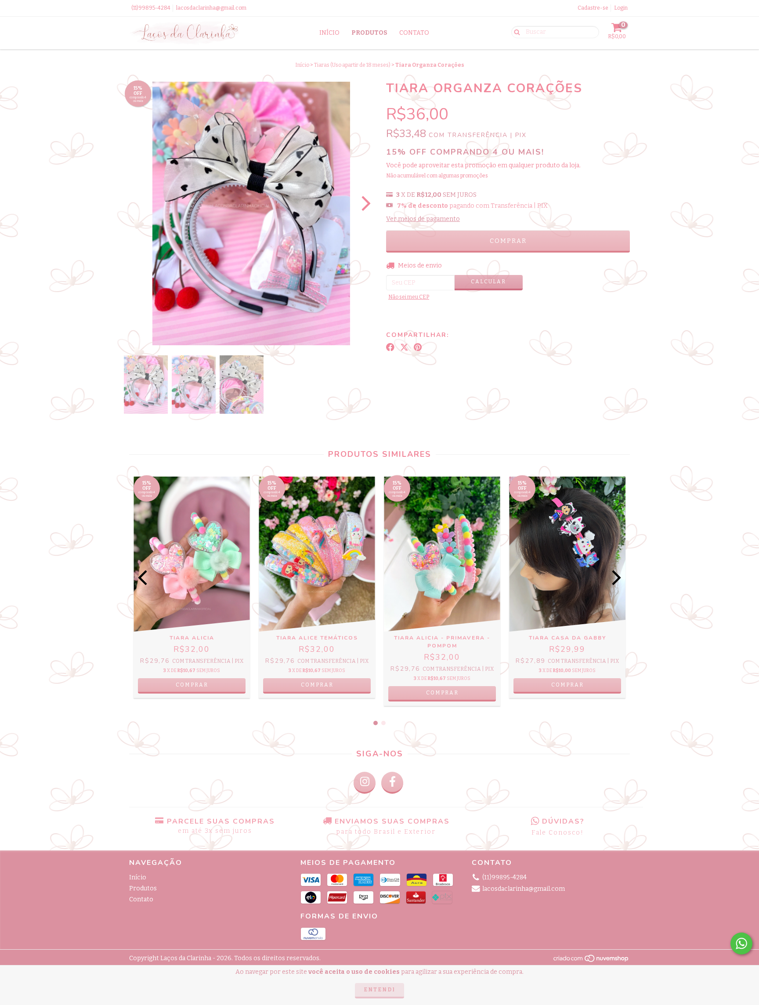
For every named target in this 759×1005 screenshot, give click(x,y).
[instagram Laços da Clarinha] (365, 783)
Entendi (379, 990)
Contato (414, 32)
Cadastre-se (593, 8)
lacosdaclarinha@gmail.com (211, 8)
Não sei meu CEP (408, 297)
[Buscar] (515, 31)
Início (329, 32)
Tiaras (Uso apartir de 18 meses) (352, 65)
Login (621, 8)
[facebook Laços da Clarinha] (392, 783)
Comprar (192, 685)
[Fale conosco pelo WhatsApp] (741, 943)
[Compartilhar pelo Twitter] (404, 347)
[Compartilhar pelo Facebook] (390, 347)
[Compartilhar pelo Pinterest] (418, 347)
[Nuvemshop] (591, 961)
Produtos (369, 32)
